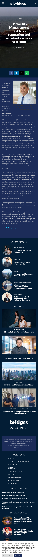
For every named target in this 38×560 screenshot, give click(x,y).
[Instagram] (16, 428)
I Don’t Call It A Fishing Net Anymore (22, 251)
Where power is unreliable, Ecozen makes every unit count (23, 286)
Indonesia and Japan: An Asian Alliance (23, 275)
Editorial (17, 271)
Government (18, 259)
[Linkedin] (21, 428)
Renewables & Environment (22, 282)
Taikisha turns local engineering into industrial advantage (22, 298)
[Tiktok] (26, 428)
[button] (11, 73)
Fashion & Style (19, 248)
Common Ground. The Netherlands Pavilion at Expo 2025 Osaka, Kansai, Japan (23, 520)
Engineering (18, 294)
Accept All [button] (17, 555)
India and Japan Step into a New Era (22, 263)
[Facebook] (11, 428)
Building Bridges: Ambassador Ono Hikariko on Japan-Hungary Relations (23, 532)
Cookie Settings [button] (7, 555)
